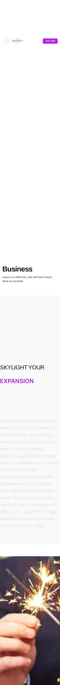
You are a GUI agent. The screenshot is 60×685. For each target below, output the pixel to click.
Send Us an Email (12, 280)
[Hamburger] (6, 41)
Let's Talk (50, 41)
